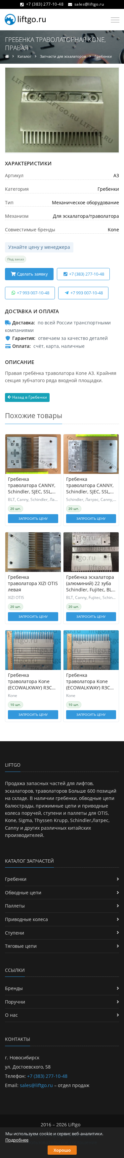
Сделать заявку (32, 274)
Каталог (24, 56)
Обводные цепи (23, 892)
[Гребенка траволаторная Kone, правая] (62, 110)
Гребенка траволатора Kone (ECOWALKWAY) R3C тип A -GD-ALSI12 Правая (30, 681)
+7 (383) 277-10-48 (44, 4)
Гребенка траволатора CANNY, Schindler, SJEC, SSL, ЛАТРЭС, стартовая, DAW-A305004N (89, 485)
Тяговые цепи (21, 946)
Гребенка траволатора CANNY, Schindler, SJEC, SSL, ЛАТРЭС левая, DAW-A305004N (31, 485)
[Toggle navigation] (113, 20)
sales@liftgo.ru (89, 4)
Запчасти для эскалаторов (63, 56)
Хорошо (62, 1150)
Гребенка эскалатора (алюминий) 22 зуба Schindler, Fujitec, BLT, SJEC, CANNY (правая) (90, 583)
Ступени (14, 933)
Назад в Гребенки (29, 397)
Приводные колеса (26, 919)
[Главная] (7, 56)
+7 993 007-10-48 (32, 293)
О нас (11, 1015)
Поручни (15, 1002)
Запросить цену (33, 518)
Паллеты (15, 906)
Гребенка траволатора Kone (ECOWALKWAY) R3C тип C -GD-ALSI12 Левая (88, 681)
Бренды (14, 988)
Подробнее (16, 1140)
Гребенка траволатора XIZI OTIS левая (33, 583)
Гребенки (103, 56)
